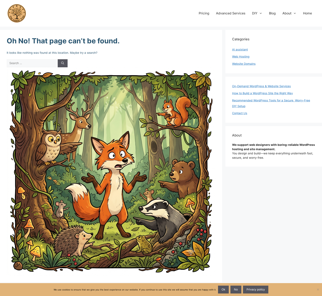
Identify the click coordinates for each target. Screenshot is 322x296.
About (286, 13)
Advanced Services (230, 13)
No (236, 289)
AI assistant (240, 49)
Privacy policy (256, 289)
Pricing (204, 13)
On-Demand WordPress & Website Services (261, 86)
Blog (272, 13)
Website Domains (244, 63)
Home (307, 13)
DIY (254, 13)
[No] (317, 289)
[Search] (63, 63)
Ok (223, 289)
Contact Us (239, 113)
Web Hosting (240, 56)
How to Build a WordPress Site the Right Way (262, 93)
